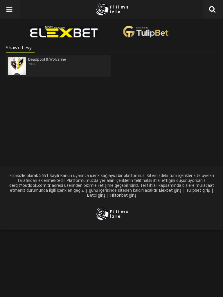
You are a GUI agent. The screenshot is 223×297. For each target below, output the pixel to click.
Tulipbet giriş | (199, 190)
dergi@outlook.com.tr (30, 185)
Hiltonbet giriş (123, 195)
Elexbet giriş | (172, 190)
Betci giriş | (98, 195)
